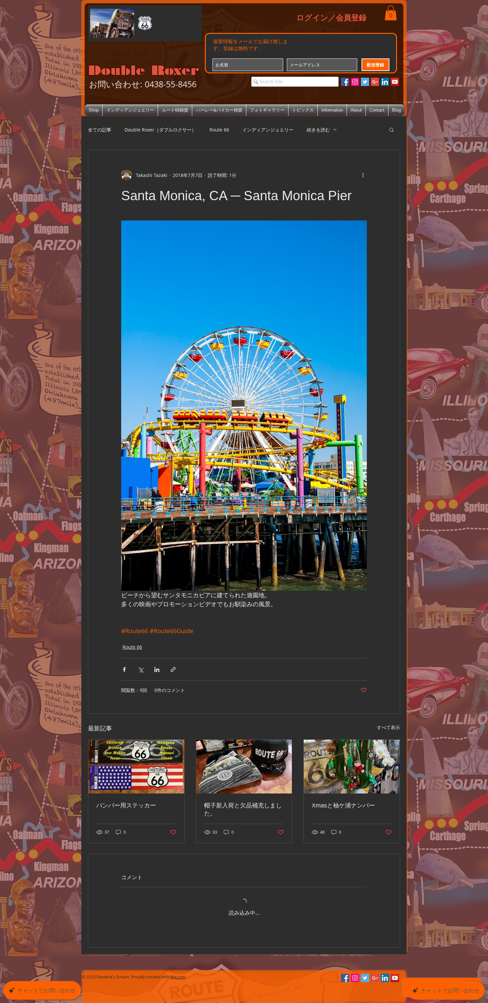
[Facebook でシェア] (124, 669)
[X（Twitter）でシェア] (140, 669)
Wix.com (178, 976)
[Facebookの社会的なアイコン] (345, 82)
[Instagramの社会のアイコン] (355, 82)
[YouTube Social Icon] (395, 82)
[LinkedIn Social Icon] (385, 82)
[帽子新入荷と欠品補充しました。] (244, 767)
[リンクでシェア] (173, 669)
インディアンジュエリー (267, 129)
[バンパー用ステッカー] (136, 767)
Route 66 (219, 129)
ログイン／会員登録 (331, 17)
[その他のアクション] (363, 175)
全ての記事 (99, 129)
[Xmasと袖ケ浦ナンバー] (352, 767)
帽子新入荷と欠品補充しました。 (243, 809)
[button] (390, 12)
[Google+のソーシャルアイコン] (375, 82)
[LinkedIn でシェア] (157, 669)
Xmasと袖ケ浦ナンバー (343, 805)
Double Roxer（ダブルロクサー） (160, 129)
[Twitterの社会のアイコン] (365, 82)
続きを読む (318, 129)
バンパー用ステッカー (126, 805)
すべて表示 (388, 727)
